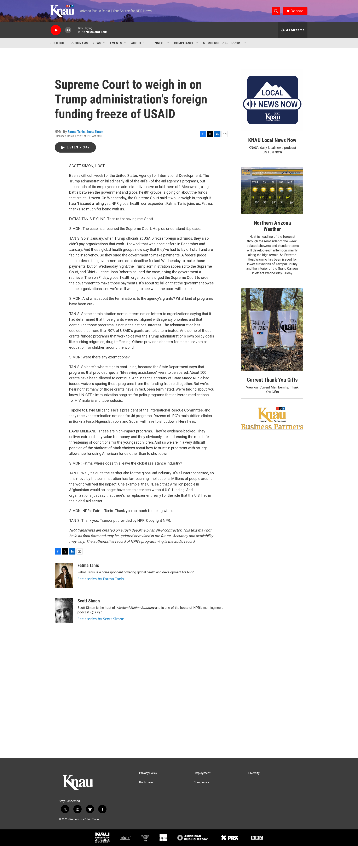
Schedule (59, 43)
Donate (296, 11)
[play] (55, 30)
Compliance (184, 43)
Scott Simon (94, 132)
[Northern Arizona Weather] (272, 191)
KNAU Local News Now (272, 140)
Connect (157, 43)
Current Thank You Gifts (272, 380)
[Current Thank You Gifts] (272, 329)
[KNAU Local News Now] (272, 100)
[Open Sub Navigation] (104, 43)
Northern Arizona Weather (272, 226)
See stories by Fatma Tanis (100, 578)
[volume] (68, 30)
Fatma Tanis (76, 132)
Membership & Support (222, 43)
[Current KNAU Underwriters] (272, 418)
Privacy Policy (148, 773)
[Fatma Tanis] (64, 575)
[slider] (74, 30)
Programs (79, 43)
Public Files (146, 782)
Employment (202, 773)
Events (116, 43)
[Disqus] (179, 702)
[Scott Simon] (64, 610)
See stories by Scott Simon (100, 618)
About (136, 43)
